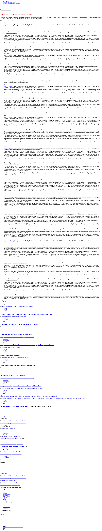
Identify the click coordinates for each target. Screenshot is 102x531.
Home (5, 22)
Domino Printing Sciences (9, 24)
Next (4, 416)
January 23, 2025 (6, 340)
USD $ (13, 527)
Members (5, 207)
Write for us (5, 493)
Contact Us (6, 269)
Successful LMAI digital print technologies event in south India (13, 423)
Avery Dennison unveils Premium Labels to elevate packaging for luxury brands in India (27, 345)
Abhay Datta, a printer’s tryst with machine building (10, 454)
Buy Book (6, 238)
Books (4, 498)
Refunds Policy (6, 508)
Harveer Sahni (5, 425)
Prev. (4, 408)
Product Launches (7, 177)
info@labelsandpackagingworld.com (10, 2)
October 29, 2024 (6, 350)
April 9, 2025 (5, 309)
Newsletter (5, 497)
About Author (6, 53)
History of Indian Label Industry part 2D (8, 430)
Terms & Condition (6, 494)
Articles (5, 146)
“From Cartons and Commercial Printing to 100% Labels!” (12, 446)
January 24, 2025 (6, 329)
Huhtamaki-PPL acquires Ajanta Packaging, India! (10, 438)
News (5, 84)
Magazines (5, 499)
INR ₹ (4, 529)
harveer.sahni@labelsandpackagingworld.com (11, 3)
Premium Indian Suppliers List (8, 503)
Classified (4, 500)
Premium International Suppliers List (9, 502)
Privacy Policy (5, 495)
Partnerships (5, 501)
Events (5, 115)
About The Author (6, 507)
